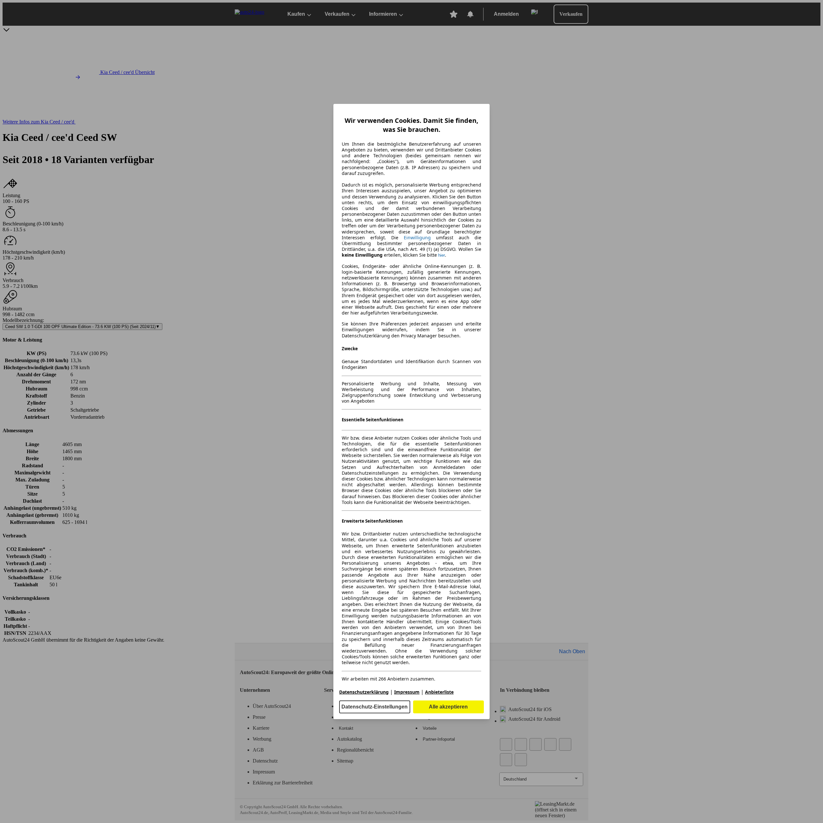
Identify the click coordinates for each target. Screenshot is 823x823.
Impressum (407, 692)
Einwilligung (417, 237)
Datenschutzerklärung (364, 692)
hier (441, 255)
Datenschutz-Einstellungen (374, 706)
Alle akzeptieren (448, 706)
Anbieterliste (439, 692)
